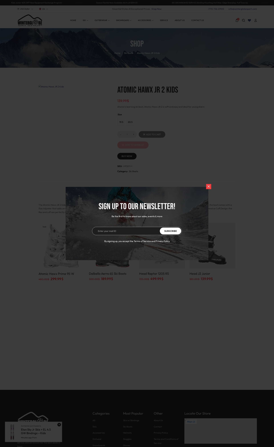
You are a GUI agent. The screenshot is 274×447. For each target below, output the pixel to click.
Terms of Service (142, 241)
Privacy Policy (163, 241)
